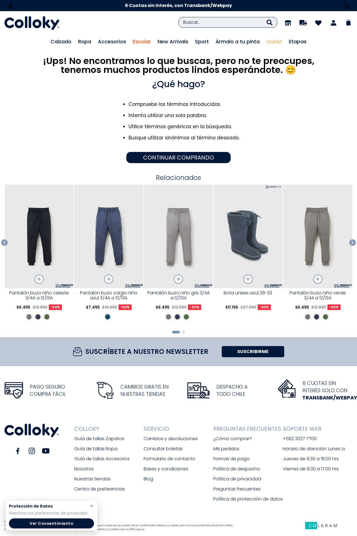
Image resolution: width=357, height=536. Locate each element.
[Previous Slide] (11, 5)
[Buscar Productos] (269, 22)
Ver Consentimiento (51, 523)
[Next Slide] (346, 5)
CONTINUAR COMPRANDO (178, 157)
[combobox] (227, 22)
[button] (176, 332)
